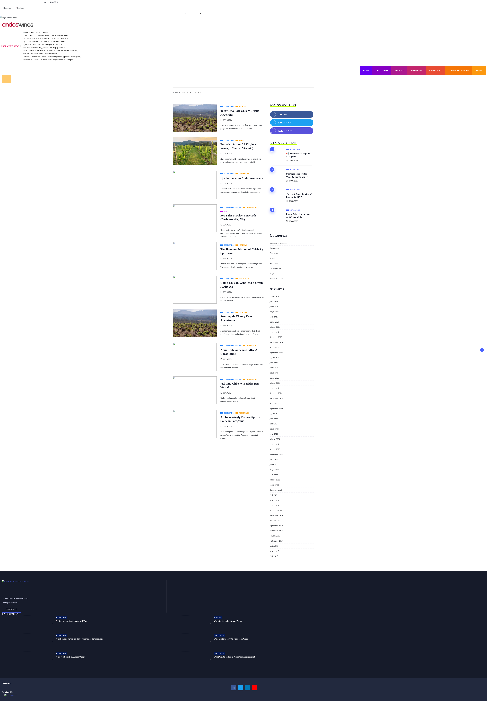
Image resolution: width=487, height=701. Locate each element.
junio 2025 (274, 368)
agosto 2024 (274, 414)
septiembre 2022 (276, 454)
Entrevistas (435, 70)
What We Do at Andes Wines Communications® (39, 54)
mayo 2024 (274, 429)
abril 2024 (274, 434)
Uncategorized (275, 268)
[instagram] (196, 13)
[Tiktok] (254, 687)
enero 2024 (274, 444)
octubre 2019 (275, 521)
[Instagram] (247, 687)
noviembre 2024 (276, 398)
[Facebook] (185, 13)
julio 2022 (274, 459)
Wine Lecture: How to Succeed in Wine (231, 639)
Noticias (399, 70)
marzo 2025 (274, 378)
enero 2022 (274, 485)
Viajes (479, 70)
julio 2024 (274, 419)
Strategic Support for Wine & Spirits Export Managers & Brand (45, 35)
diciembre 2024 (276, 393)
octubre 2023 (275, 449)
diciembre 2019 (276, 510)
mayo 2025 (274, 373)
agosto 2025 (274, 358)
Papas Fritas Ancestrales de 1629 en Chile (298, 216)
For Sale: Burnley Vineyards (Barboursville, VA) (238, 217)
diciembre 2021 (276, 490)
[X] (240, 687)
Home (366, 70)
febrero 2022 (275, 480)
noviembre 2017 (276, 531)
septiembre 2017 (276, 541)
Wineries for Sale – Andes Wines (228, 621)
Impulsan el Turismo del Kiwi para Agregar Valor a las (42, 44)
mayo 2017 (274, 551)
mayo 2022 (274, 470)
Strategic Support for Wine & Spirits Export (297, 175)
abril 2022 (274, 475)
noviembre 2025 (276, 342)
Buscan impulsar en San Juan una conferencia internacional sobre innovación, (50, 51)
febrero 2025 (275, 383)
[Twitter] (191, 13)
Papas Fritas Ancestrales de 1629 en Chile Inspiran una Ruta (43, 41)
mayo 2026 (274, 312)
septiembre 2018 (276, 526)
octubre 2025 (275, 347)
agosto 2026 (274, 296)
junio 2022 (274, 464)
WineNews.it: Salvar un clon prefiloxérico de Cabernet (79, 639)
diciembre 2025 (276, 337)
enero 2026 (274, 332)
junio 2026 (274, 307)
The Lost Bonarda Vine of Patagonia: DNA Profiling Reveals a (45, 38)
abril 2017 (274, 556)
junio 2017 (274, 546)
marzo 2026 (274, 322)
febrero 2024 (275, 439)
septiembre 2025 (276, 352)
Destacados (382, 70)
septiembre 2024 (276, 408)
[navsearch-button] (6, 79)
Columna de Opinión (459, 70)
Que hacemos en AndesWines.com (241, 178)
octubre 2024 (275, 403)
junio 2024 (274, 424)
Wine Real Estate (276, 278)
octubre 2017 (275, 536)
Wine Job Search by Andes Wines (70, 657)
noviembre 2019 (276, 515)
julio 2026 (274, 301)
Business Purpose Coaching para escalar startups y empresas (43, 48)
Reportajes (416, 70)
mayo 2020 (274, 500)
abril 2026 (274, 317)
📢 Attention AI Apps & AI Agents (35, 32)
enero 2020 (274, 505)
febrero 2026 (275, 327)
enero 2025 (274, 388)
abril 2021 (274, 495)
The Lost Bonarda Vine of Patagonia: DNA (299, 195)
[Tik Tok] (200, 13)
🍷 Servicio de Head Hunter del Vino (71, 621)
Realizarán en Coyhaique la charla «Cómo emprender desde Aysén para (47, 60)
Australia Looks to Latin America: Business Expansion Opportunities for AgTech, (51, 57)
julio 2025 (274, 363)
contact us (11, 609)
